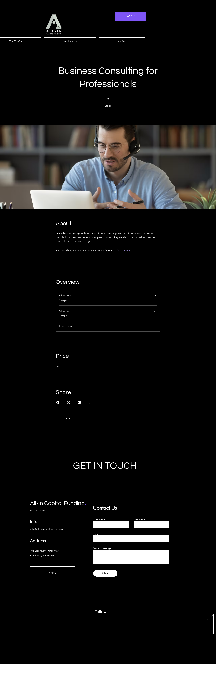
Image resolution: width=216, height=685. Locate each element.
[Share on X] (68, 402)
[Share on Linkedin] (79, 402)
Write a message (102, 548)
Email (96, 534)
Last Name (139, 519)
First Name (99, 519)
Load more (65, 326)
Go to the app (124, 250)
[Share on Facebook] (58, 402)
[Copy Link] (90, 402)
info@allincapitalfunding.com (47, 528)
